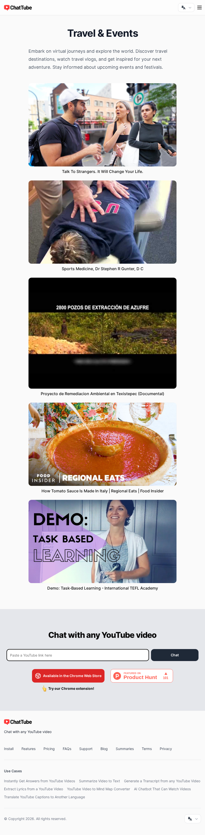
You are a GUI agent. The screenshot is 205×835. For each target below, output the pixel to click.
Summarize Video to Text (99, 781)
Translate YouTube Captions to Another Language (44, 797)
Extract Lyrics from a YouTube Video (33, 789)
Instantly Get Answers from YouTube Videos (39, 781)
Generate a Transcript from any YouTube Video (162, 781)
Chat (175, 655)
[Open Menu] (199, 7)
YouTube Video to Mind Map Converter (98, 789)
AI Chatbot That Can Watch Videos (162, 789)
